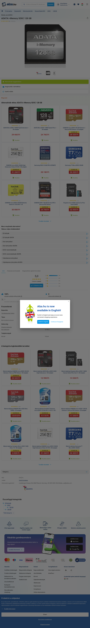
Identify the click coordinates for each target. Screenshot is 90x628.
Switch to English (43, 321)
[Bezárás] (69, 301)
